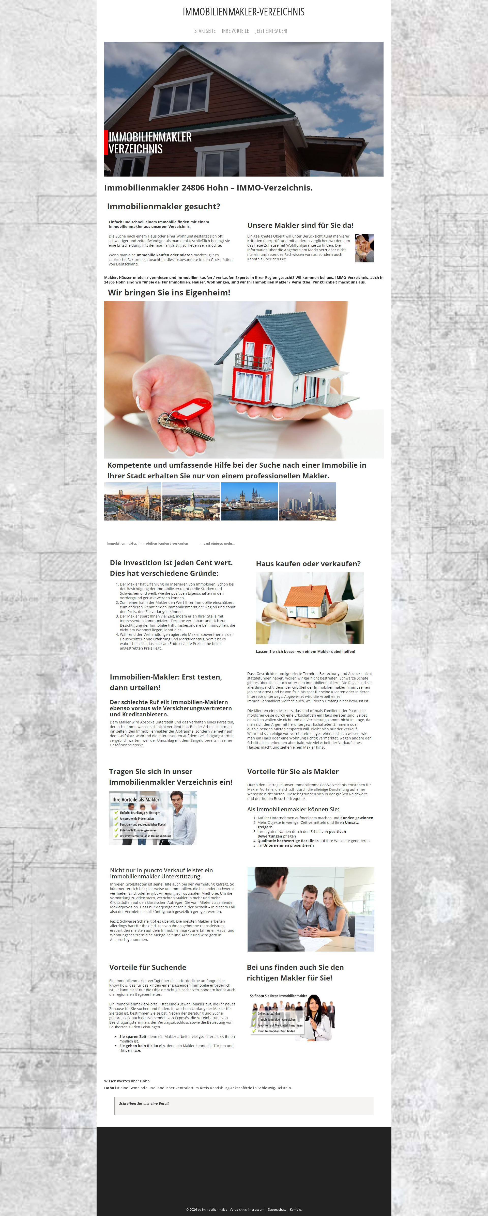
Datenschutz (277, 1209)
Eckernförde (241, 1087)
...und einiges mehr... (218, 543)
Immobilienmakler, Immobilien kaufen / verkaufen (147, 543)
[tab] (147, 544)
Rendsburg (219, 1087)
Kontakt (295, 1209)
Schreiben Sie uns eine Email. (144, 1103)
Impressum (256, 1209)
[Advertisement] (244, 1167)
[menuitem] (208, 31)
